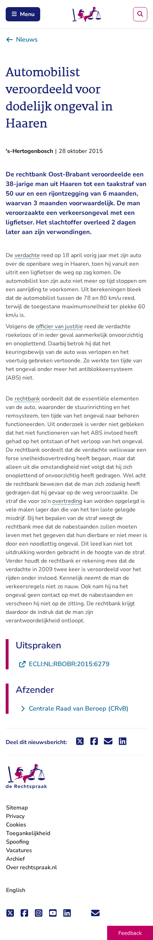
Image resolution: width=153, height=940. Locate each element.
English (15, 890)
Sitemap (17, 808)
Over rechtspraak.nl (31, 867)
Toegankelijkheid (28, 833)
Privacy (15, 816)
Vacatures (19, 850)
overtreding (67, 501)
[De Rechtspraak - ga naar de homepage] (26, 776)
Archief (15, 859)
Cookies (16, 825)
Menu (27, 14)
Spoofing (17, 842)
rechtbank (27, 399)
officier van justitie (59, 326)
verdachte (27, 255)
